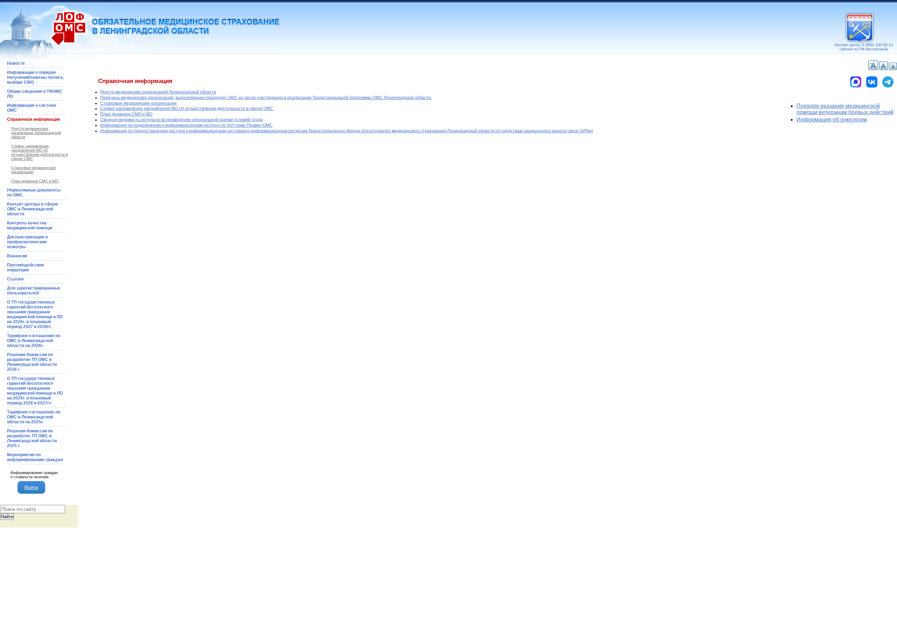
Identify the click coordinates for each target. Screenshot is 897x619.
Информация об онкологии (831, 120)
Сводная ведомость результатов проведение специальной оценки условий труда (181, 119)
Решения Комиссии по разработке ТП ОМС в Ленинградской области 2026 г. (32, 362)
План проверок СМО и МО (126, 114)
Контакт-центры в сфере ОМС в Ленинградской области (32, 209)
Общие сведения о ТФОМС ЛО (34, 94)
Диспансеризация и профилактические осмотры (27, 242)
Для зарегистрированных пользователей (33, 290)
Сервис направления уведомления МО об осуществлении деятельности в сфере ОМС (186, 108)
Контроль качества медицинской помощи (29, 225)
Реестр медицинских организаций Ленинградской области (158, 92)
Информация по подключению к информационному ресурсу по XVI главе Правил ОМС (186, 125)
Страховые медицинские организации (138, 103)
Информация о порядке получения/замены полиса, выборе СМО (35, 77)
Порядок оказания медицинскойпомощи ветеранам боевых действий (844, 109)
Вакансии (17, 255)
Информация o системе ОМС (31, 108)
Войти (31, 487)
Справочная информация (33, 119)
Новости (16, 63)
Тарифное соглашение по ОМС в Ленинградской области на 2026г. (33, 340)
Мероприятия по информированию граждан (35, 457)
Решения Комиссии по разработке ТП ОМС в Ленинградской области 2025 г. (32, 438)
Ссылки (15, 279)
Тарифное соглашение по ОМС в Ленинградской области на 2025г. (33, 417)
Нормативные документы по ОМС (34, 192)
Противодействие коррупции (25, 267)
